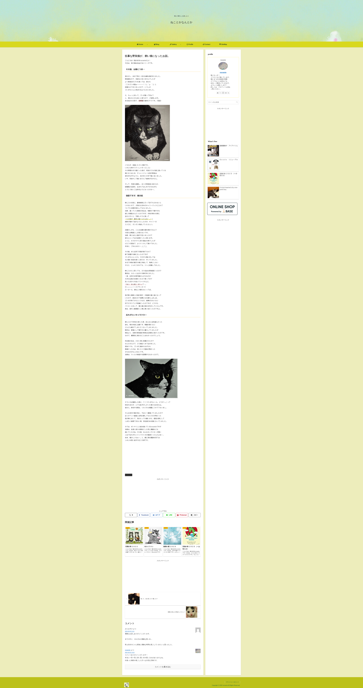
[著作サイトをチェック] (217, 93)
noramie (127, 650)
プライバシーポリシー (232, 682)
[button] (194, 515)
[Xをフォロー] (220, 93)
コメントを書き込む (163, 667)
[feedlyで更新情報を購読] (226, 93)
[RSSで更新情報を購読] (228, 93)
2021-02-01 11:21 (129, 631)
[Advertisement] (163, 494)
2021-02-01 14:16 (129, 652)
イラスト (129, 474)
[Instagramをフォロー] (223, 93)
